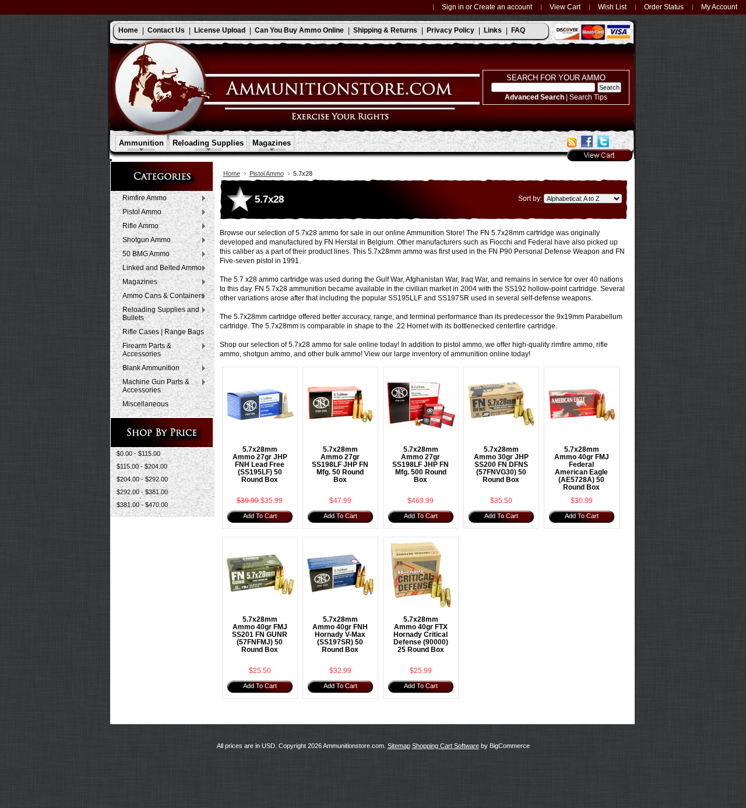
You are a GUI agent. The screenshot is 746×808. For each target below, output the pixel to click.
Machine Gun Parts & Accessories (153, 386)
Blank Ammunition (148, 368)
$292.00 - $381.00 (142, 491)
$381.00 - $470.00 (142, 504)
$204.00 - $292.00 (142, 479)
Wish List (612, 6)
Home (231, 173)
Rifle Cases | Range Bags (163, 332)
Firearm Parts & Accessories (144, 350)
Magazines (137, 282)
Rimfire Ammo (142, 198)
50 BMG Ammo (143, 254)
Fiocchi (501, 242)
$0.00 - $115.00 (138, 453)
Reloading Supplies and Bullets (158, 314)
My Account (719, 6)
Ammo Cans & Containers (161, 296)
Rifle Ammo (138, 226)
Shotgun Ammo (144, 240)
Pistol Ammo (139, 212)
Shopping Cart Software (445, 745)
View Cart (565, 6)
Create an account (503, 6)
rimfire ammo (572, 345)
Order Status (664, 6)
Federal (540, 242)
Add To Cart (260, 515)
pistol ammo (463, 345)
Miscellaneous (145, 404)
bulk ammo (343, 354)
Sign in (453, 6)
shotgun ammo (266, 354)
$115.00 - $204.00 (142, 466)
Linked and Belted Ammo (159, 268)
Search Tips (588, 97)
